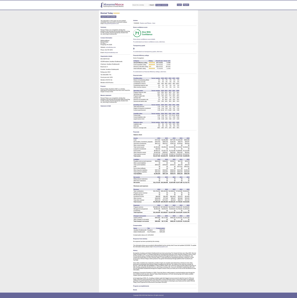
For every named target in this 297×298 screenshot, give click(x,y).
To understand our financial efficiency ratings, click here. (149, 71)
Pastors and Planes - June (147, 23)
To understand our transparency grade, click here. (147, 51)
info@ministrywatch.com (111, 23)
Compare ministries (161, 5)
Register (186, 4)
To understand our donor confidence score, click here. (149, 42)
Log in (179, 4)
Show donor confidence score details (144, 39)
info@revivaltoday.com (111, 52)
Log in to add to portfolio (108, 16)
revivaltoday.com (111, 47)
